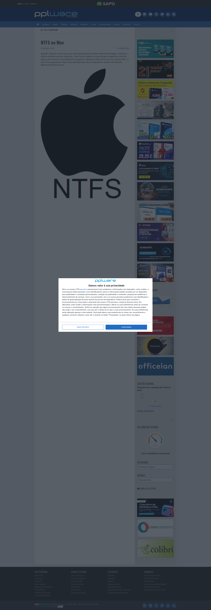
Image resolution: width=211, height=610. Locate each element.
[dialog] (105, 305)
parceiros (83, 289)
